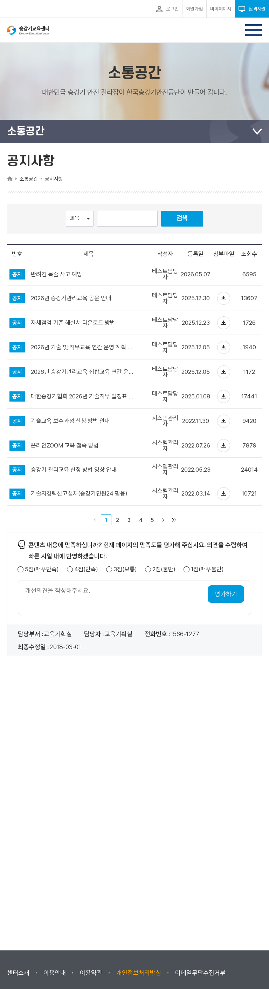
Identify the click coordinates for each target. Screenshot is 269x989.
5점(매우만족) (42, 569)
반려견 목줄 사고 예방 (56, 274)
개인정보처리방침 (138, 972)
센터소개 (18, 972)
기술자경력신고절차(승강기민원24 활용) (79, 493)
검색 (182, 218)
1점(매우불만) (207, 569)
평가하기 (226, 594)
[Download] (223, 298)
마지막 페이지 (174, 519)
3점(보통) (125, 569)
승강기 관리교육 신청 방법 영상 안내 (74, 469)
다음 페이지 (163, 519)
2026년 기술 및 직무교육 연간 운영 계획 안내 (84, 347)
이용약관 (91, 972)
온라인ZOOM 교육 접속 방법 (65, 445)
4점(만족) (86, 569)
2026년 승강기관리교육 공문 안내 (71, 298)
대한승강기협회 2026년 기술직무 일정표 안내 (84, 396)
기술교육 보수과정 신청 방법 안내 (70, 421)
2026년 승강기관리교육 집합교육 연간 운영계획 (84, 372)
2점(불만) (163, 569)
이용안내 (54, 972)
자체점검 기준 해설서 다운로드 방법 (73, 322)
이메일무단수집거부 (200, 972)
